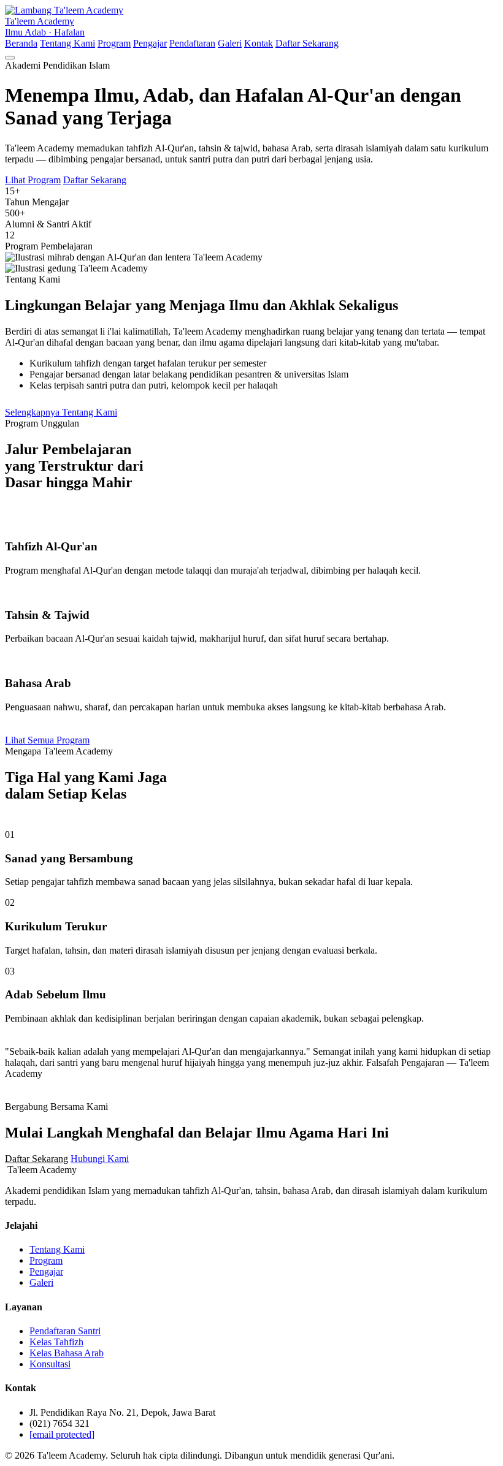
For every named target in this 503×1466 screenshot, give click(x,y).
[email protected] (61, 1434)
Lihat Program (33, 180)
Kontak (258, 43)
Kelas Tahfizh (56, 1342)
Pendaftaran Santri (65, 1331)
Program (114, 43)
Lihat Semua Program (47, 740)
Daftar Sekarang (307, 43)
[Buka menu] (10, 57)
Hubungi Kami (100, 1158)
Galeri (230, 43)
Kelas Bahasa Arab (66, 1353)
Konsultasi (50, 1364)
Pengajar (150, 43)
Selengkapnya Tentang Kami (61, 412)
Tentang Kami (67, 43)
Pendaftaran (192, 43)
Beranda (21, 43)
